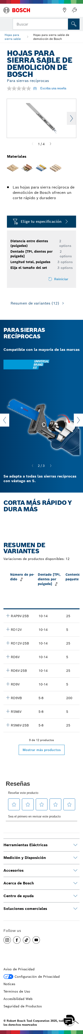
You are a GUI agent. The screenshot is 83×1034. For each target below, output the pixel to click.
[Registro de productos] (74, 10)
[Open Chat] (69, 1020)
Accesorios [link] (13, 870)
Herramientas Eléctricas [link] (25, 844)
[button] (7, 940)
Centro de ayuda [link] (18, 895)
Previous (4, 420)
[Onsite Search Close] (64, 23)
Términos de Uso (16, 991)
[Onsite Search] (74, 24)
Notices (9, 984)
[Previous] (33, 144)
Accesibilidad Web (18, 999)
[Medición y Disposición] (75, 858)
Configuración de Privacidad (37, 976)
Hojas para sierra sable (13, 37)
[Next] (50, 144)
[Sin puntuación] (20, 88)
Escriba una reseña (53, 88)
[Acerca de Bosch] (75, 883)
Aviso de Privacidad (19, 969)
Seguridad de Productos (22, 1006)
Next (71, 118)
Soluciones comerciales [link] (25, 908)
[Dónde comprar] (65, 10)
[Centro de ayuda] (75, 896)
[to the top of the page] (76, 1007)
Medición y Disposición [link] (24, 857)
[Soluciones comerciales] (75, 909)
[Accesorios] (75, 870)
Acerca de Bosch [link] (18, 883)
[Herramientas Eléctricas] (75, 845)
